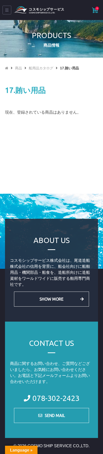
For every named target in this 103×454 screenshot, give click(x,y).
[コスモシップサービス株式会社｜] (39, 10)
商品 (18, 68)
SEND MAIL (55, 415)
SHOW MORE (52, 299)
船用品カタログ (41, 68)
